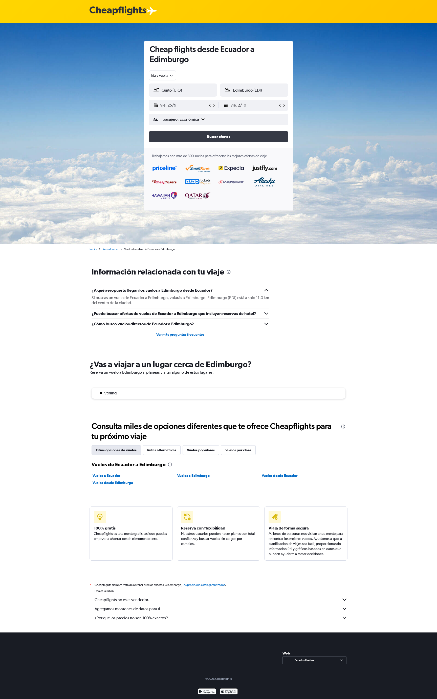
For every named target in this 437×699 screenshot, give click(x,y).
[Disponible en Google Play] (207, 692)
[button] (180, 105)
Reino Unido (110, 249)
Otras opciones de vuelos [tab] (116, 450)
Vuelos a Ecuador (106, 476)
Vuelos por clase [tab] (238, 450)
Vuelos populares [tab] (201, 450)
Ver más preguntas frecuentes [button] (180, 334)
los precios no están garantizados (204, 585)
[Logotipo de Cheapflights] (118, 11)
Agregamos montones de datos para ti (127, 608)
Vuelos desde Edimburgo (113, 483)
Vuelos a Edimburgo (193, 476)
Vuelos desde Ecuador (279, 476)
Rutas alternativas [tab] (161, 450)
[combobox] (162, 75)
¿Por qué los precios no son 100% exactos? (131, 618)
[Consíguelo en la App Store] (229, 692)
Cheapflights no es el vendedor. (122, 599)
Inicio (93, 249)
